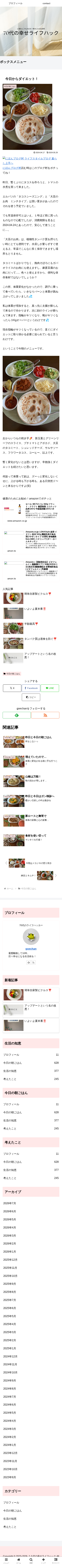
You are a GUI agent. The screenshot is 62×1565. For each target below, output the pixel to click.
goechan (31, 948)
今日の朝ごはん (13, 674)
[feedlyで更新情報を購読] (17, 715)
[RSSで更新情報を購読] (45, 715)
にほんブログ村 (12, 168)
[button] (31, 697)
